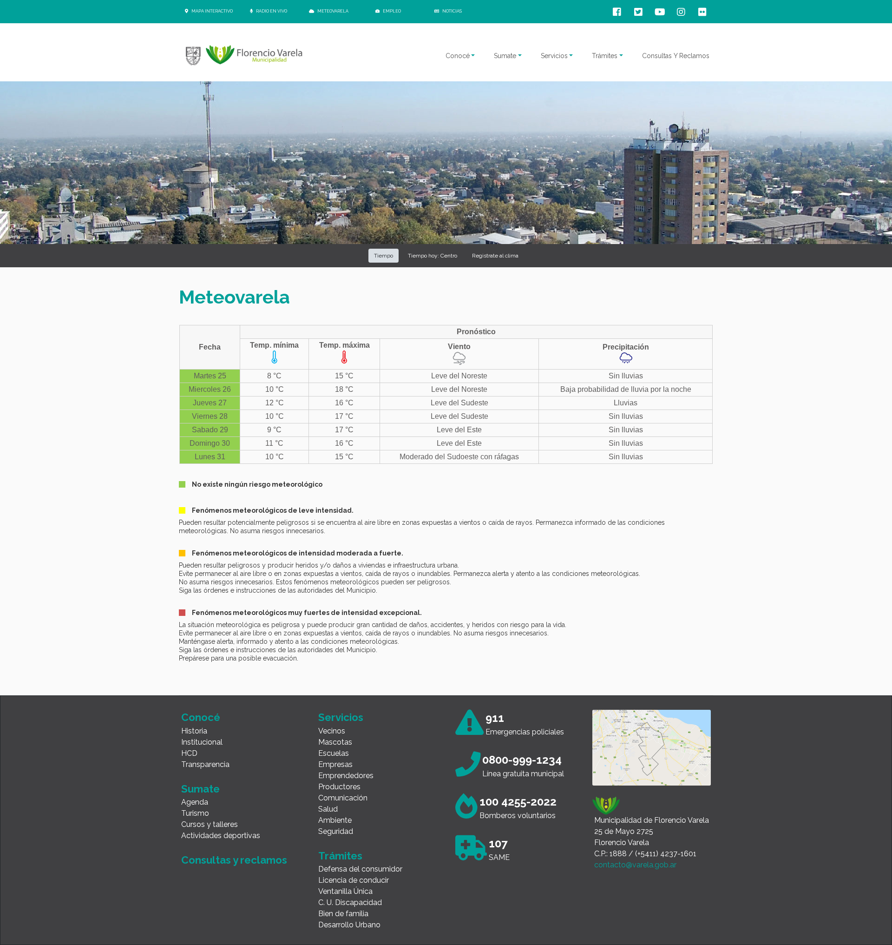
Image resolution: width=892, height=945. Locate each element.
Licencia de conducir (353, 880)
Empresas (335, 764)
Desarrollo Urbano (349, 924)
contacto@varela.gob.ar (635, 864)
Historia (194, 731)
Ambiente (335, 820)
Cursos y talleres (209, 824)
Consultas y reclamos (234, 860)
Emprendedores (346, 775)
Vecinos (331, 731)
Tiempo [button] (383, 255)
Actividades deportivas (220, 835)
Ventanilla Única (345, 891)
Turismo (195, 813)
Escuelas (333, 753)
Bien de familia (343, 913)
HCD (189, 753)
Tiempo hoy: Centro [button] (432, 255)
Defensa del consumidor (360, 869)
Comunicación (342, 797)
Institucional (202, 742)
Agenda (194, 802)
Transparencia (205, 764)
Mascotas (335, 742)
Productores (339, 786)
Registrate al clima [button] (495, 255)
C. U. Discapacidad (350, 902)
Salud (328, 809)
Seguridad (335, 831)
